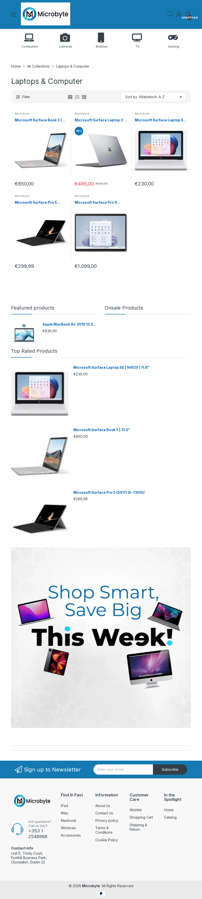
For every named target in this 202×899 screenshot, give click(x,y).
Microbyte (22, 113)
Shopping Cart (141, 817)
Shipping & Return (138, 827)
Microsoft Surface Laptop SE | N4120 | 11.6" (160, 120)
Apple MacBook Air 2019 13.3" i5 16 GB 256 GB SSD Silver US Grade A (68, 324)
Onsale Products (124, 308)
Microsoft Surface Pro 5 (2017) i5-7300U (36, 202)
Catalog (170, 817)
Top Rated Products (34, 351)
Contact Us (104, 813)
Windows (68, 828)
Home (169, 810)
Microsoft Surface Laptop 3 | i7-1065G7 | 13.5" (100, 120)
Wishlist (136, 810)
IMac (64, 813)
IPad (64, 806)
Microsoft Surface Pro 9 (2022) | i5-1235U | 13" (96, 202)
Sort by (131, 97)
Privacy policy (106, 820)
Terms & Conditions (104, 830)
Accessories (71, 835)
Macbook (68, 820)
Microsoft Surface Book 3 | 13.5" (38, 120)
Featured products (32, 308)
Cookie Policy (106, 840)
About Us (102, 806)
